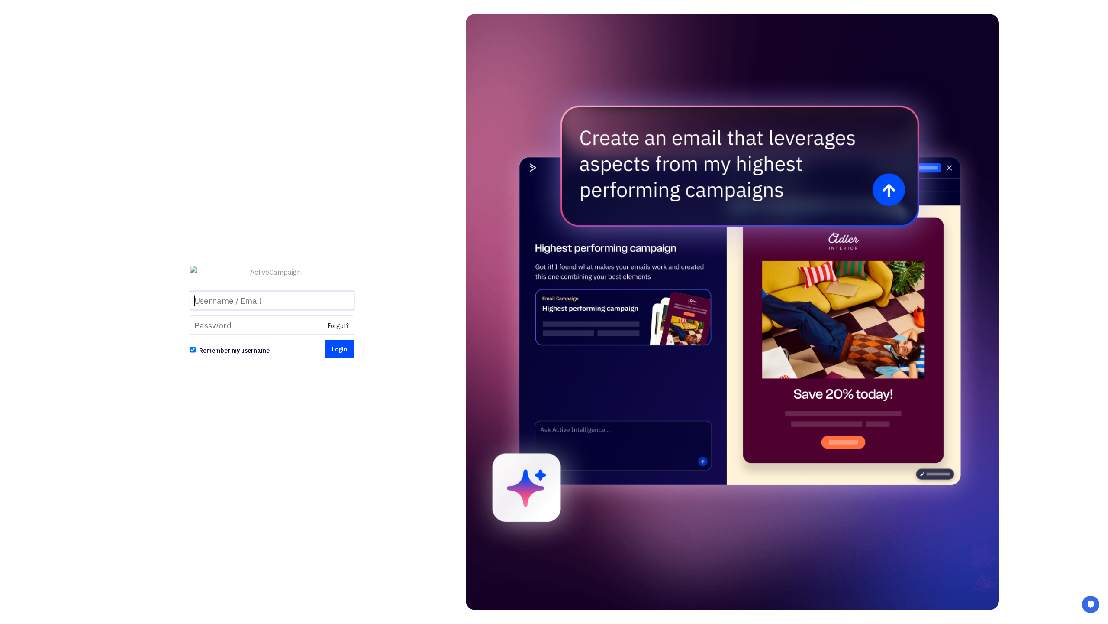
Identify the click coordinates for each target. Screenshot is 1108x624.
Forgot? (338, 326)
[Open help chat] (1090, 605)
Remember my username (234, 350)
